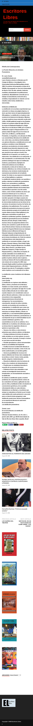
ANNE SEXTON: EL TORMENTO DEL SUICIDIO (16, 454)
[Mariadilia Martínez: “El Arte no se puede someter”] (16, 507)
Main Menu (7, 42)
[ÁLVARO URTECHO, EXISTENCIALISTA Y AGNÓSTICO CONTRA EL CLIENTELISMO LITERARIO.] (16, 477)
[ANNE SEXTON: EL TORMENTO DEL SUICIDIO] (16, 452)
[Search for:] (20, 30)
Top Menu (6, 1)
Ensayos (9, 53)
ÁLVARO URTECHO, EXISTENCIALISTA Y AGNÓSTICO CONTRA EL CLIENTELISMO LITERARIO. (15, 481)
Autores (5, 53)
